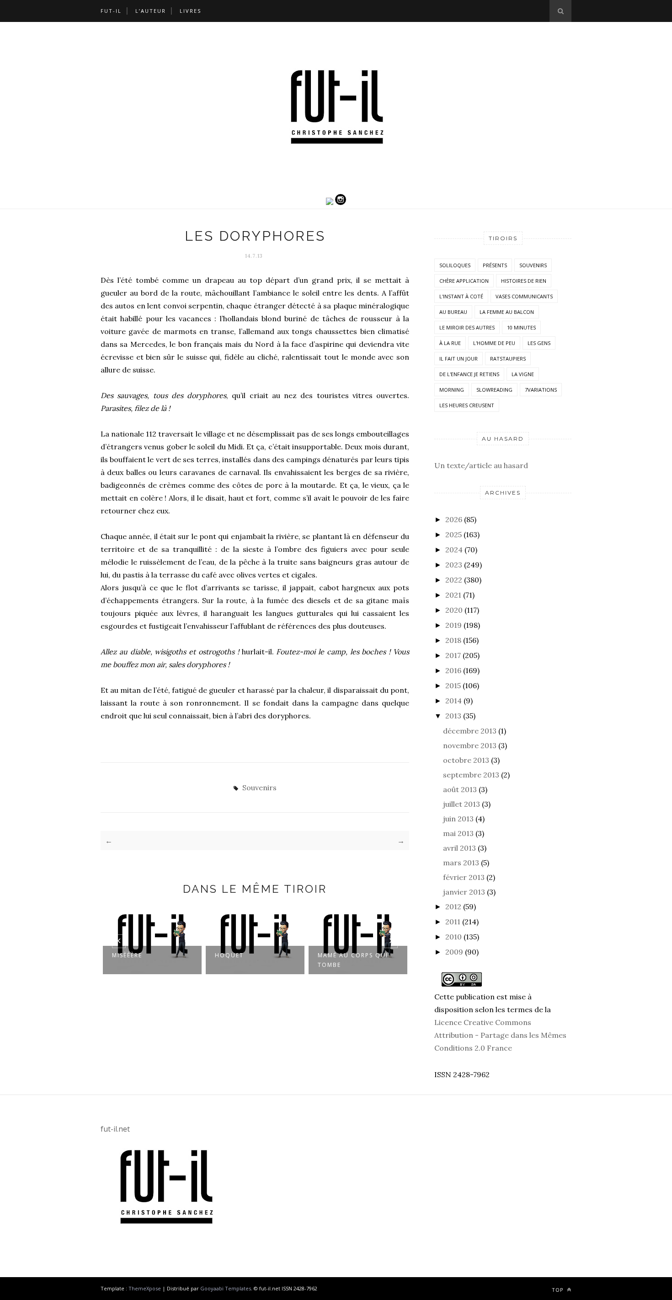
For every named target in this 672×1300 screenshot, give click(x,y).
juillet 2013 (461, 804)
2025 (453, 534)
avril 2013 (459, 847)
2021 (453, 594)
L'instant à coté (461, 296)
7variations (541, 389)
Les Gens (539, 343)
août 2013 (460, 789)
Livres (190, 10)
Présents (495, 265)
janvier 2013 (464, 891)
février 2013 (464, 877)
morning (451, 389)
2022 (453, 579)
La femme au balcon (507, 311)
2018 (453, 640)
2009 (454, 951)
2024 (454, 549)
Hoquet (229, 955)
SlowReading (494, 389)
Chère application (464, 280)
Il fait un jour (458, 358)
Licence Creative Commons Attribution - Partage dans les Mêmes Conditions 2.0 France (500, 1035)
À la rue (450, 343)
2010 (453, 936)
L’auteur (150, 10)
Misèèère (127, 955)
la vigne (523, 374)
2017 (453, 655)
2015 (453, 685)
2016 (453, 670)
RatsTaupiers (508, 358)
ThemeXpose (144, 1288)
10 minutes (521, 327)
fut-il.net (115, 1129)
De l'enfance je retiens (469, 374)
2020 (454, 610)
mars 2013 (461, 862)
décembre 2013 (469, 730)
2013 (453, 715)
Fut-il (111, 10)
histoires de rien (523, 280)
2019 (453, 625)
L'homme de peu (494, 343)
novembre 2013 (469, 745)
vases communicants (524, 296)
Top (558, 1289)
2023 (453, 564)
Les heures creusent (466, 405)
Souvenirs (259, 787)
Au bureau (453, 311)
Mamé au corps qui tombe (353, 960)
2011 (452, 921)
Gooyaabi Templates (225, 1288)
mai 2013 (458, 833)
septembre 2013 (471, 774)
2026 (453, 519)
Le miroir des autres (467, 327)
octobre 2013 (466, 760)
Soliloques (454, 265)
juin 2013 (458, 818)
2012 (453, 906)
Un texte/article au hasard (481, 465)
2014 (453, 700)
